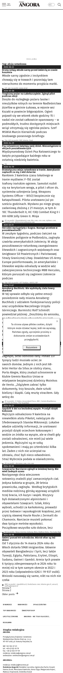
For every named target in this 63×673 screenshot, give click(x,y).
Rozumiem (31, 347)
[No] (57, 321)
